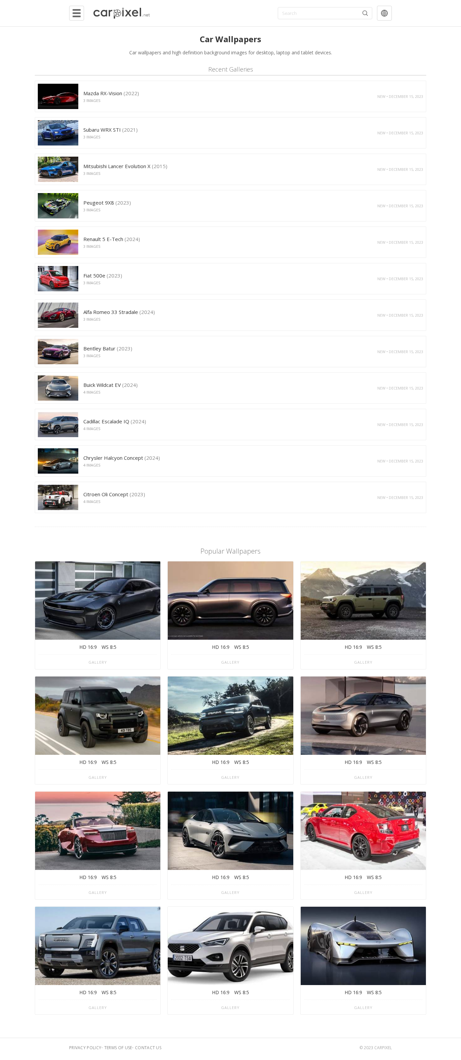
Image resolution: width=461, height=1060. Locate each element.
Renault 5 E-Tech (111, 239)
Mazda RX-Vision (111, 93)
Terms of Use (118, 1048)
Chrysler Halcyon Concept (121, 457)
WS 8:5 (109, 647)
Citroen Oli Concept (114, 494)
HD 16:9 (88, 647)
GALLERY (97, 662)
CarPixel (383, 1048)
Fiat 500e (102, 275)
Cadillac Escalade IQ (114, 421)
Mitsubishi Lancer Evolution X (125, 166)
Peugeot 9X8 (107, 202)
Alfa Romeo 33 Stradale (119, 312)
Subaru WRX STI (110, 129)
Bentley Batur (107, 348)
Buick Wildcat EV (110, 384)
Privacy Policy (85, 1048)
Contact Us (148, 1048)
